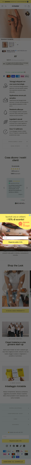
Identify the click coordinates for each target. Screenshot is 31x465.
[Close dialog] (29, 215)
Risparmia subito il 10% (15, 242)
